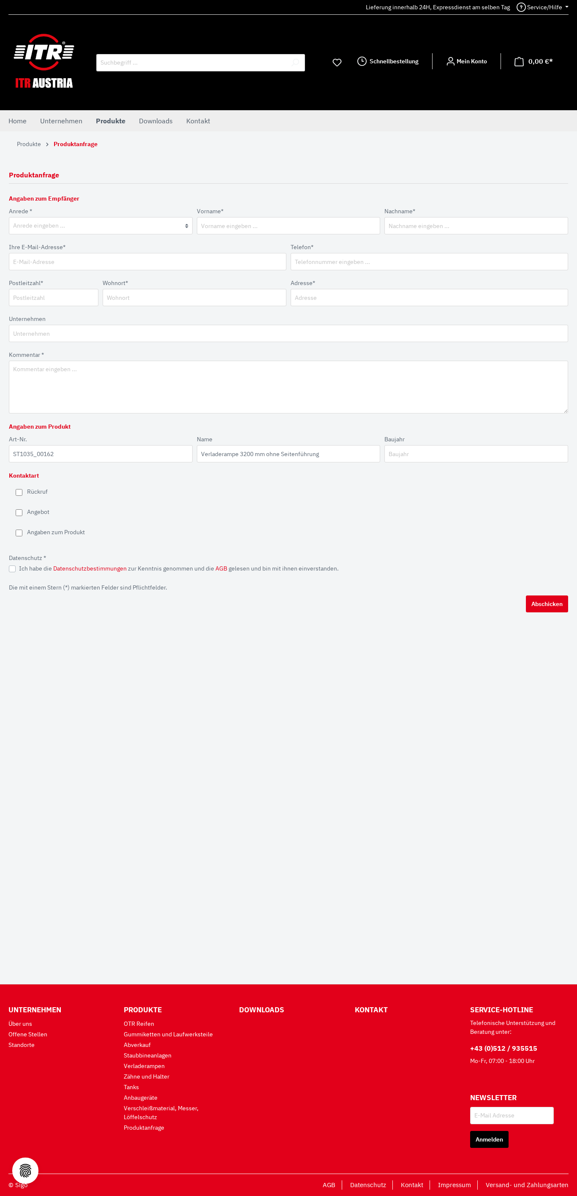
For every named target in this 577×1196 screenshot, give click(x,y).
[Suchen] (295, 62)
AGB (221, 568)
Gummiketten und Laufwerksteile (168, 1034)
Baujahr (394, 439)
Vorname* (210, 211)
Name (204, 439)
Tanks (131, 1087)
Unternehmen (27, 319)
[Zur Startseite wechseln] (43, 60)
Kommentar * (26, 355)
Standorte (21, 1045)
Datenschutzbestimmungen (90, 568)
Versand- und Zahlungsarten (527, 1185)
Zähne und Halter (146, 1076)
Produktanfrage (144, 1127)
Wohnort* (115, 283)
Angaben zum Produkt (56, 532)
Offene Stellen (27, 1034)
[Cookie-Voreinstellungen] (25, 1170)
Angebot (38, 512)
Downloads (261, 1009)
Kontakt (371, 1009)
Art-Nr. (18, 439)
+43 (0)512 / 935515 (503, 1048)
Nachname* (399, 211)
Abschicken (547, 604)
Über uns (20, 1023)
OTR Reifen (139, 1023)
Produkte (143, 1009)
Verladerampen (144, 1066)
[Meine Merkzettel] (337, 62)
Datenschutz (368, 1185)
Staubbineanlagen (147, 1055)
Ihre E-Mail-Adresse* (37, 247)
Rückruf (37, 491)
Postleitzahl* (26, 283)
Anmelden (489, 1139)
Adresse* (303, 283)
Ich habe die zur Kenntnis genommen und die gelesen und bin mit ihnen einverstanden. (179, 568)
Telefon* (302, 247)
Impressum (454, 1185)
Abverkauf (137, 1045)
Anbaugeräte (141, 1097)
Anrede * (20, 211)
